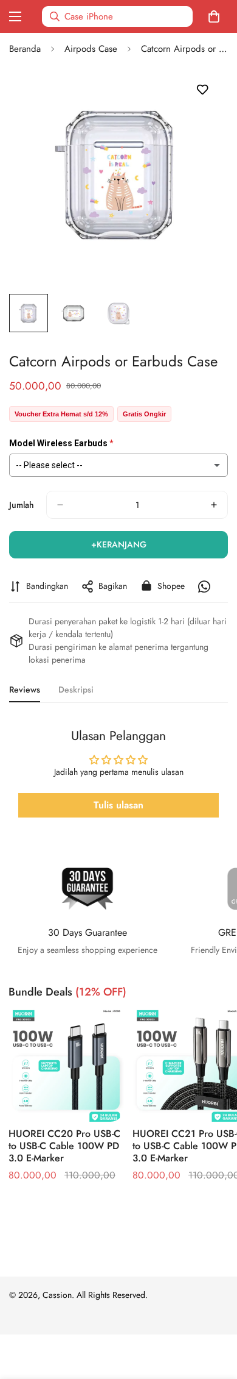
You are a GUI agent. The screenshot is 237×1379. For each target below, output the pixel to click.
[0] (216, 16)
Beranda (25, 48)
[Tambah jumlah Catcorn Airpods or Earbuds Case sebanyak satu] (214, 504)
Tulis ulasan (118, 805)
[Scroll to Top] (215, 1314)
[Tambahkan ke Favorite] (202, 90)
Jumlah (21, 505)
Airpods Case (90, 48)
